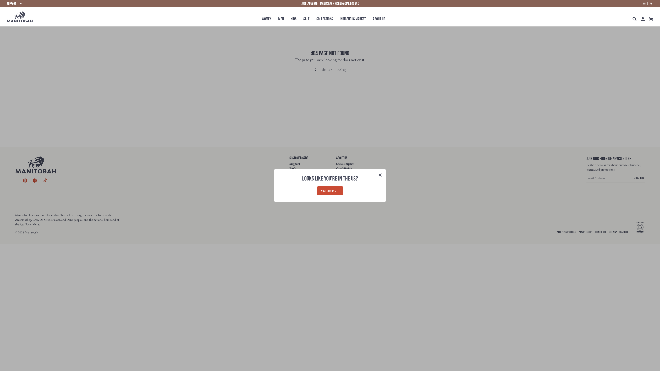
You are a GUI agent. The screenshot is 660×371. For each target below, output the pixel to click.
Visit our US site (330, 191)
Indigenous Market (353, 18)
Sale (306, 18)
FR (651, 3)
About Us (379, 18)
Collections (324, 18)
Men (281, 18)
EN (644, 3)
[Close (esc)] (380, 175)
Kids (293, 18)
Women (266, 18)
